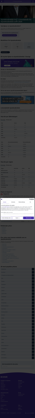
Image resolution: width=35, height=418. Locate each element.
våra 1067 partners (6, 206)
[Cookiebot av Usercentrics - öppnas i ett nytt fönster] (30, 199)
